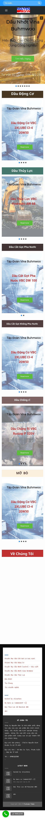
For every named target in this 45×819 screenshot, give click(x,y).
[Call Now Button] (5, 814)
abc (6, 711)
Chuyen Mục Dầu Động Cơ (14, 663)
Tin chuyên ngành (12, 687)
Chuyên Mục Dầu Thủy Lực (15, 675)
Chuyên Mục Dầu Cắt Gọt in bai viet (20, 659)
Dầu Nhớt (8, 679)
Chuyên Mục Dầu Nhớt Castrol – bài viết (21, 667)
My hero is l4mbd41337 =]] (16, 703)
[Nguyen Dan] (23, 10)
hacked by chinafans (13, 699)
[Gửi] (39, 3)
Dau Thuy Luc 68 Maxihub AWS (17, 707)
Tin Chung (9, 683)
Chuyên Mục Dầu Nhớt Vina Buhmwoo (19, 671)
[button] (41, 18)
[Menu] (6, 10)
